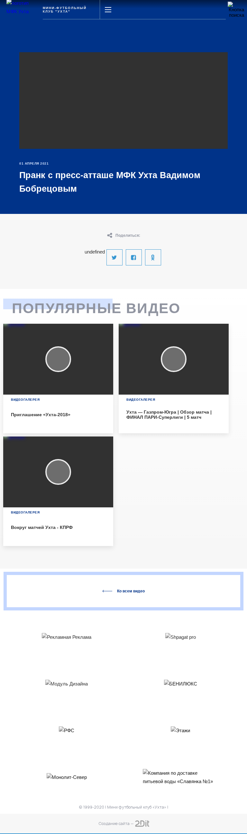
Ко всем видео (131, 591)
